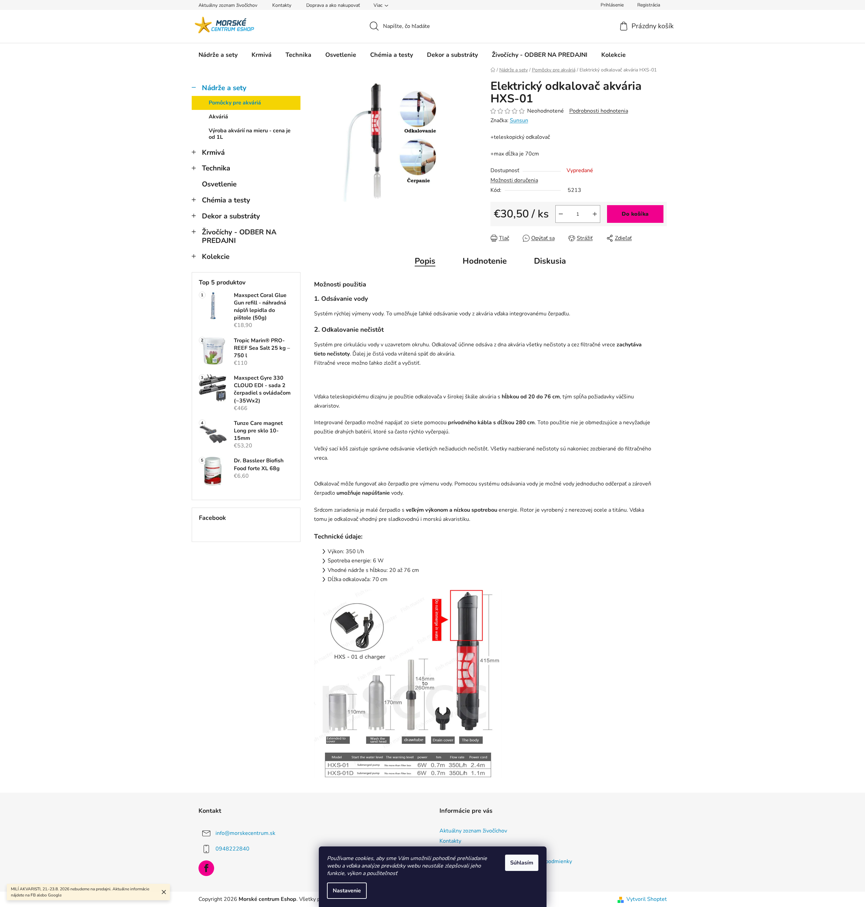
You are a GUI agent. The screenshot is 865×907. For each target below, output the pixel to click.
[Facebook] (206, 868)
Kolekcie (215, 256)
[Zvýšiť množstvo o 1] (595, 213)
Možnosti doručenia (514, 180)
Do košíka (635, 214)
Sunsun (519, 120)
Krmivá (213, 152)
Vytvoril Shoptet (646, 899)
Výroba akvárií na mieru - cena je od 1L (250, 134)
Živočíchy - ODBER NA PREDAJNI (239, 236)
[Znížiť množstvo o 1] (561, 213)
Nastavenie (347, 890)
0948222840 (232, 849)
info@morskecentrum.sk (245, 833)
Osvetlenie (219, 184)
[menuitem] (218, 54)
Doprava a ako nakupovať (333, 5)
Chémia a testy (226, 200)
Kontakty (281, 5)
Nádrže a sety (224, 88)
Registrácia (648, 5)
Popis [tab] (425, 260)
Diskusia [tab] (550, 260)
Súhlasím (521, 863)
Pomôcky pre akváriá (235, 102)
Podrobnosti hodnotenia (598, 111)
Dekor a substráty (231, 216)
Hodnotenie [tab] (485, 260)
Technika (216, 168)
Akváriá (218, 116)
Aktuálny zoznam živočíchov (227, 5)
